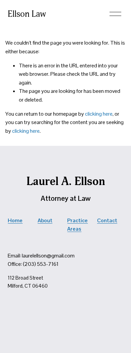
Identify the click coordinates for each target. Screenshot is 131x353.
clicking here (99, 113)
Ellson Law (27, 14)
